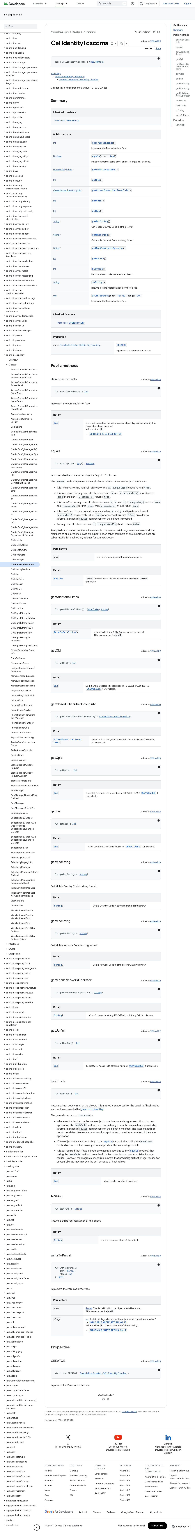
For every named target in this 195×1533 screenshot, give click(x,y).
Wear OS (99, 1478)
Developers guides (154, 1481)
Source (48, 1485)
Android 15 (125, 1480)
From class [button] (67, 120)
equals (96, 156)
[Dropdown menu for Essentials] (47, 3)
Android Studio (171, 3)
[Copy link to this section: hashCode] (68, 1081)
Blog (47, 1495)
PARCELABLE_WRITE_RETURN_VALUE (107, 1322)
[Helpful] (154, 32)
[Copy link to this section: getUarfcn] (68, 1031)
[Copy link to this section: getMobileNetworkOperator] (95, 980)
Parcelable (72, 120)
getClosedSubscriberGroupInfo (110, 190)
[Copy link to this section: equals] (63, 451)
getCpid (96, 200)
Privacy (73, 1490)
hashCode (97, 268)
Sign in (187, 3)
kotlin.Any (56, 73)
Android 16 (125, 1475)
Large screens (101, 1473)
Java (158, 48)
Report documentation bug (179, 1476)
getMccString (100, 221)
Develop (59, 3)
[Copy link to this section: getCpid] (65, 758)
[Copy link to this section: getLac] (64, 811)
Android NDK (151, 1496)
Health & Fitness (77, 1480)
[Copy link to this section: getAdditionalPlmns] (82, 597)
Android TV (100, 1493)
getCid (96, 179)
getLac (96, 211)
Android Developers (60, 32)
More (78, 3)
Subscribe (157, 1525)
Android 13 (125, 1490)
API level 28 (155, 41)
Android (49, 1470)
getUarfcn (98, 258)
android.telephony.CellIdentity (70, 76)
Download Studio (153, 1491)
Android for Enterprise (55, 1475)
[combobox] (112, 3)
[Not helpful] (158, 32)
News (47, 1490)
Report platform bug (179, 1470)
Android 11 (125, 1500)
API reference (13, 15)
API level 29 (155, 980)
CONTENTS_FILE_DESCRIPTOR (105, 433)
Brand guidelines (73, 1525)
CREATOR (121, 345)
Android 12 (125, 1495)
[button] (20, 33)
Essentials (37, 3)
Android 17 (125, 1470)
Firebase (111, 1512)
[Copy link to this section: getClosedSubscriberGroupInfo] (99, 704)
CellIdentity (76, 322)
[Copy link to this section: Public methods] (81, 366)
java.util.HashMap (92, 1109)
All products (156, 1512)
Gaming (74, 1470)
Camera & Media (78, 1485)
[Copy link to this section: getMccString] (73, 862)
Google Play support (179, 1483)
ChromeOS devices (104, 1483)
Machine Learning (78, 1475)
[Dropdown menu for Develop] (68, 3)
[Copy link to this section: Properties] (73, 1347)
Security (49, 1480)
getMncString (100, 234)
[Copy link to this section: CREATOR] (68, 1361)
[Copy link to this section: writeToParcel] (74, 1256)
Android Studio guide (155, 1476)
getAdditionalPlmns (103, 169)
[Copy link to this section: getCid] (64, 651)
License (58, 1525)
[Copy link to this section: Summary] (70, 101)
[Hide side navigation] (37, 1527)
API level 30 (155, 597)
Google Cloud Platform (132, 1512)
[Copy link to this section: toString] (65, 1196)
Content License (129, 1411)
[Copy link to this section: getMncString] (73, 921)
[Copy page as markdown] (121, 43)
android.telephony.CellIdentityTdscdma (78, 79)
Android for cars (103, 1488)
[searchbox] (20, 26)
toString (97, 282)
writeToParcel (100, 295)
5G (71, 1495)
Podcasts (49, 1500)
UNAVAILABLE (94, 688)
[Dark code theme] (159, 58)
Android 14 (125, 1485)
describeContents (102, 142)
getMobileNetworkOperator (107, 248)
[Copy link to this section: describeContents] (80, 379)
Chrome (97, 1512)
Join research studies (180, 1487)
